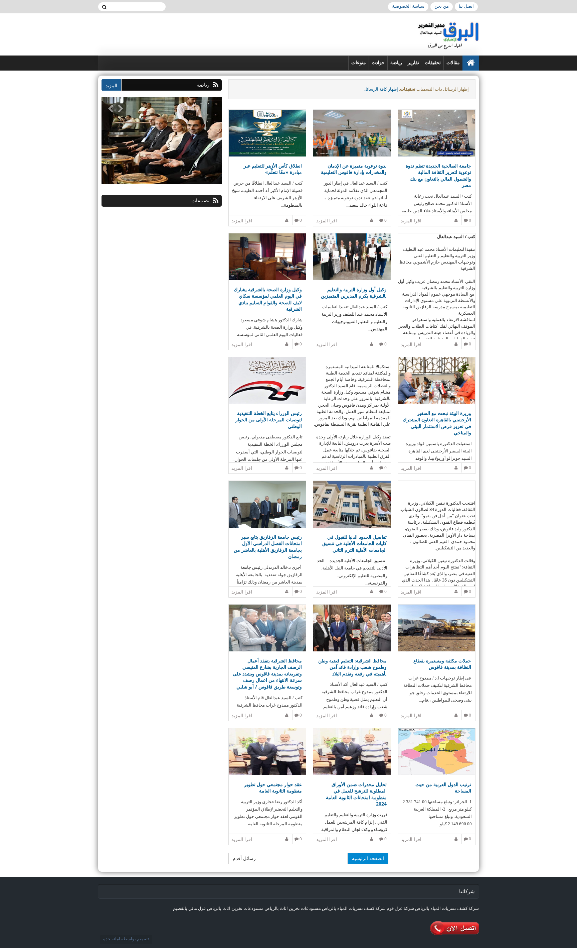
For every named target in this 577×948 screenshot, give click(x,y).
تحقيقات (433, 62)
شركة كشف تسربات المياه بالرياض (447, 908)
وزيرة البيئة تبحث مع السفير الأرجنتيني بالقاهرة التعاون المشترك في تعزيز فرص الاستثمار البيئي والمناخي (437, 423)
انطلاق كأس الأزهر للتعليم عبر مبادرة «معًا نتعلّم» (273, 169)
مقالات (453, 62)
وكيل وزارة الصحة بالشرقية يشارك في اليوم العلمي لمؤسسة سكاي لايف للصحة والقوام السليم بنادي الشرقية (268, 299)
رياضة (396, 62)
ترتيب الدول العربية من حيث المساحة (443, 787)
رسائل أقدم (244, 858)
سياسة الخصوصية (408, 6)
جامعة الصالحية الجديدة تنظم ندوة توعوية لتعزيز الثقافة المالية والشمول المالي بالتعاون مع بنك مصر (438, 176)
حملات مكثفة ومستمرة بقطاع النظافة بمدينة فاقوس (442, 663)
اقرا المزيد (411, 220)
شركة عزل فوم (400, 908)
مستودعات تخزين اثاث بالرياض (292, 908)
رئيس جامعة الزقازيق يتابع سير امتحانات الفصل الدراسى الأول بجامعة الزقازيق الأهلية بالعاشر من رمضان (268, 547)
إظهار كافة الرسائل (381, 89)
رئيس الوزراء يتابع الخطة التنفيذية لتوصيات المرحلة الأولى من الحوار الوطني (268, 419)
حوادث (378, 62)
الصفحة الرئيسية (368, 858)
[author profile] (457, 220)
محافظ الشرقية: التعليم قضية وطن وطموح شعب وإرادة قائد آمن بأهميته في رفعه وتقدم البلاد (352, 667)
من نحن (441, 6)
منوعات (358, 62)
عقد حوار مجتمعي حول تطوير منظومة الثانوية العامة (273, 787)
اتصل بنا (466, 6)
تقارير (413, 62)
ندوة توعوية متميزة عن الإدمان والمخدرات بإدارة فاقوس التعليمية (353, 169)
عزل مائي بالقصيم (189, 908)
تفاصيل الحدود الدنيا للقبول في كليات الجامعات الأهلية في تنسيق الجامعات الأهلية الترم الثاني (354, 543)
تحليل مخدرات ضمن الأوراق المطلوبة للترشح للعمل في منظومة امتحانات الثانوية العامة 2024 (356, 794)
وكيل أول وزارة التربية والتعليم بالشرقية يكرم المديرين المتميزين (353, 292)
